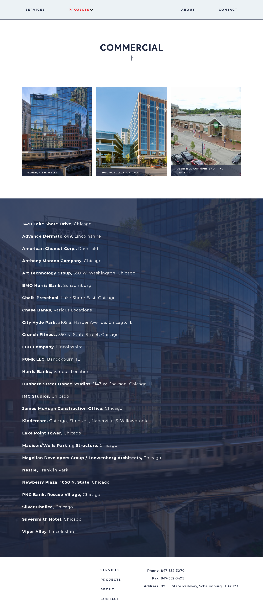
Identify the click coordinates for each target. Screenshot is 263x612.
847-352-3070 (173, 571)
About (188, 9)
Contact (228, 9)
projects (111, 579)
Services (35, 9)
